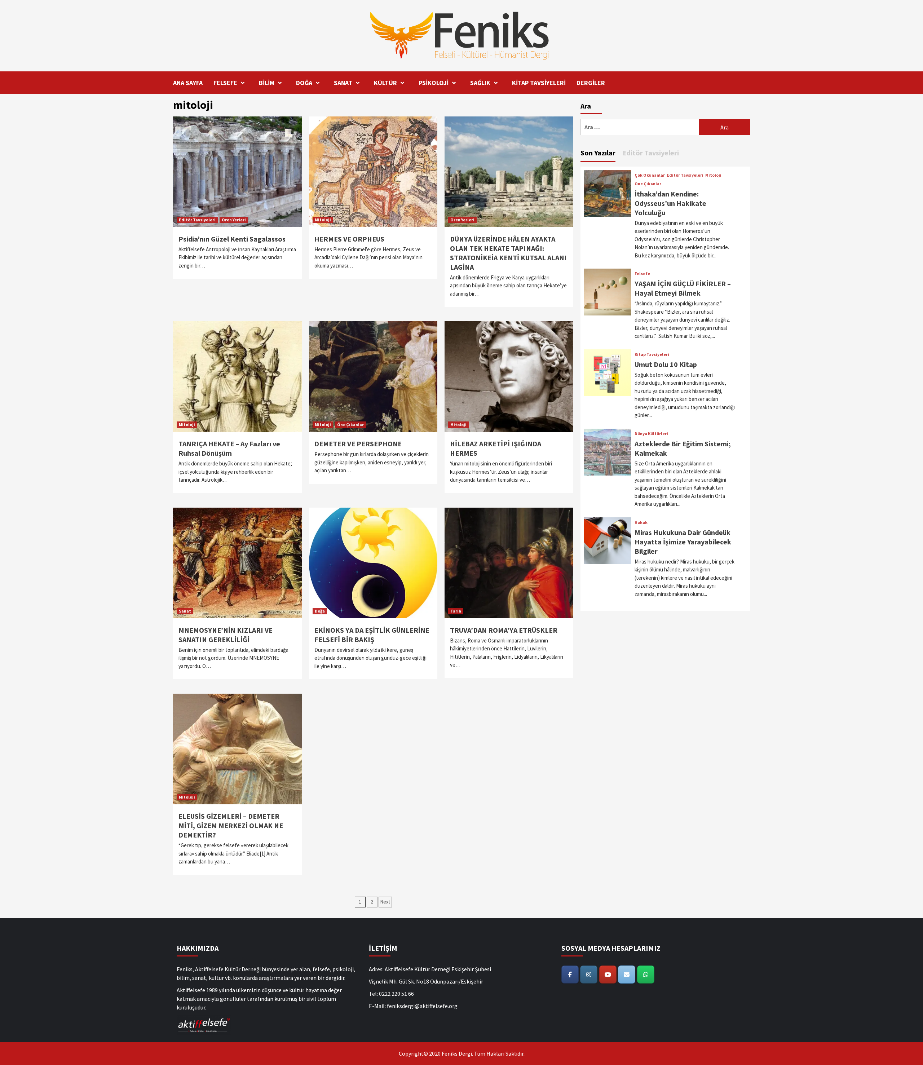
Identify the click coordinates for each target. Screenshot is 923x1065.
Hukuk (641, 522)
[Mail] (626, 974)
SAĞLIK (480, 83)
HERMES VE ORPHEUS (349, 238)
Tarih (455, 611)
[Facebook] (570, 974)
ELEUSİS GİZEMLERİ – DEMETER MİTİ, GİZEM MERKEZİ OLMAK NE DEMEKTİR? (230, 825)
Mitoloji (323, 219)
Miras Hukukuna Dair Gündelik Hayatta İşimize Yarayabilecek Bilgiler (683, 542)
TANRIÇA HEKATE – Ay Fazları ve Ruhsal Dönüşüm (229, 448)
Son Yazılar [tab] (597, 152)
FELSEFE (225, 83)
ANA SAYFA (188, 83)
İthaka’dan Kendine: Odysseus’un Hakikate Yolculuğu (670, 203)
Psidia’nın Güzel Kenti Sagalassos (232, 238)
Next (385, 901)
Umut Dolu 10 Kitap (666, 364)
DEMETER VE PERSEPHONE (358, 443)
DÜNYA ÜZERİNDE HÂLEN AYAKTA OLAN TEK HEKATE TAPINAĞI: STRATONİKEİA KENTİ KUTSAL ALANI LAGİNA (508, 252)
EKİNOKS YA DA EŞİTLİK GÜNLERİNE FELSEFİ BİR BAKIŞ (371, 635)
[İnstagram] (588, 974)
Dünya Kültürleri (651, 434)
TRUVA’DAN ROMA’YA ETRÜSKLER (503, 630)
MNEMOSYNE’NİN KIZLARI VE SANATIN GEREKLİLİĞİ (225, 635)
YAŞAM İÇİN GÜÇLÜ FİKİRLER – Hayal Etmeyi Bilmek (683, 288)
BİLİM (266, 83)
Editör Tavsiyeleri (197, 219)
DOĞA (304, 83)
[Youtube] (608, 974)
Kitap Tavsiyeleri (652, 354)
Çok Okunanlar (650, 175)
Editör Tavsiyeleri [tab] (651, 152)
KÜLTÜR (385, 83)
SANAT (343, 83)
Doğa (320, 611)
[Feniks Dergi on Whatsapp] (645, 974)
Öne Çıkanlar (350, 424)
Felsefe (642, 273)
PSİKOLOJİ (434, 83)
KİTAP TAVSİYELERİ (539, 83)
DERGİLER (591, 83)
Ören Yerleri (234, 219)
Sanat (185, 611)
